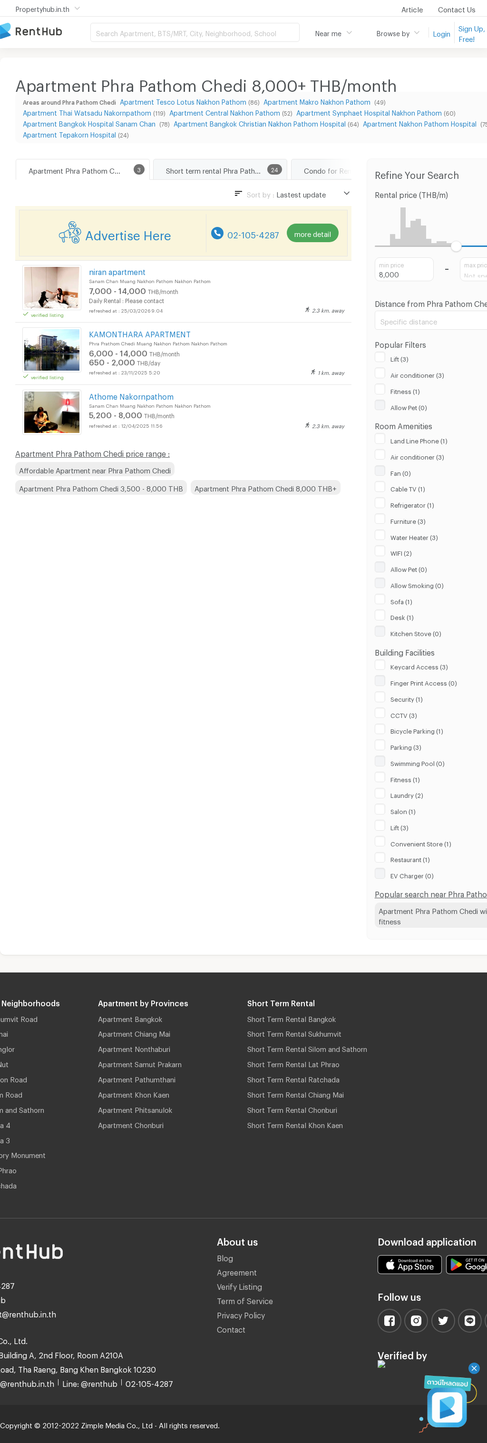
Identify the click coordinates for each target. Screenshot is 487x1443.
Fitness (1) (405, 390)
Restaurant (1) (410, 858)
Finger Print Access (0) (423, 681)
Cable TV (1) (407, 487)
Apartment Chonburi (131, 1124)
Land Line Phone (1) (419, 439)
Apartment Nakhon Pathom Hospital (420, 122)
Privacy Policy (241, 1314)
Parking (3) (405, 746)
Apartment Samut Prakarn (140, 1063)
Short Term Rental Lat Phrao (293, 1063)
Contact (231, 1328)
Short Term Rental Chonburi (292, 1108)
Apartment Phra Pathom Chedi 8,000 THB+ (266, 487)
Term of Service (245, 1299)
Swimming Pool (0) (417, 762)
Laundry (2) (406, 794)
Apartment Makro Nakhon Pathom (317, 100)
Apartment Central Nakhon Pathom (224, 111)
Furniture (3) (408, 520)
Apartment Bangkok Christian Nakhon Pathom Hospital (260, 122)
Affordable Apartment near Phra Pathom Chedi (95, 469)
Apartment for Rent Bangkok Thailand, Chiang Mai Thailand (45, 31)
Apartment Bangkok (130, 1018)
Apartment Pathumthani (136, 1078)
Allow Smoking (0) (417, 584)
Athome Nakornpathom (131, 395)
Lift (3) (399, 357)
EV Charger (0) (412, 874)
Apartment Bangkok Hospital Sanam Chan (90, 122)
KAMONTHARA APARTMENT (140, 333)
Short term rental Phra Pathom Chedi (226, 169)
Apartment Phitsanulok (135, 1108)
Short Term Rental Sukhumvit (294, 1032)
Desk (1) (402, 616)
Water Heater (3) (414, 536)
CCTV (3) (403, 714)
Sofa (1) (401, 600)
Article (412, 8)
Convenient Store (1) (420, 842)
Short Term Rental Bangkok (291, 1018)
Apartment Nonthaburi (134, 1047)
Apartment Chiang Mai (134, 1032)
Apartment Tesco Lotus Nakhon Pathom (183, 100)
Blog (225, 1257)
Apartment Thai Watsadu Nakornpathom (87, 111)
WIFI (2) (401, 552)
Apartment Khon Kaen (133, 1093)
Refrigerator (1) (412, 503)
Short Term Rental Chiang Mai (295, 1093)
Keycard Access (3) (419, 665)
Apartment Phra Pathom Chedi (78, 169)
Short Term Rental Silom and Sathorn (307, 1047)
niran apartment (117, 270)
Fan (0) (400, 472)
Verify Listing (239, 1285)
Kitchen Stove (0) (415, 632)
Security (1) (406, 698)
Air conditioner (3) (417, 374)
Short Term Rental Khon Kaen (295, 1124)
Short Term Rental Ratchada (293, 1078)
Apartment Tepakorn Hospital (69, 133)
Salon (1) (403, 810)
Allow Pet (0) (408, 406)
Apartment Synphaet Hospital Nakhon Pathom (369, 111)
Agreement (237, 1271)
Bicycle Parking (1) (416, 729)
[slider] (456, 246)
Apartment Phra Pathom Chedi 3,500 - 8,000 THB (101, 487)
